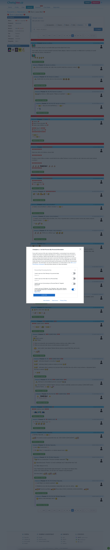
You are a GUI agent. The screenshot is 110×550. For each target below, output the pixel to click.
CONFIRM (44, 295)
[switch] (74, 273)
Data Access (55, 300)
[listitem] (55, 270)
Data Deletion (46, 300)
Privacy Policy (63, 300)
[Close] (80, 249)
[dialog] (55, 275)
